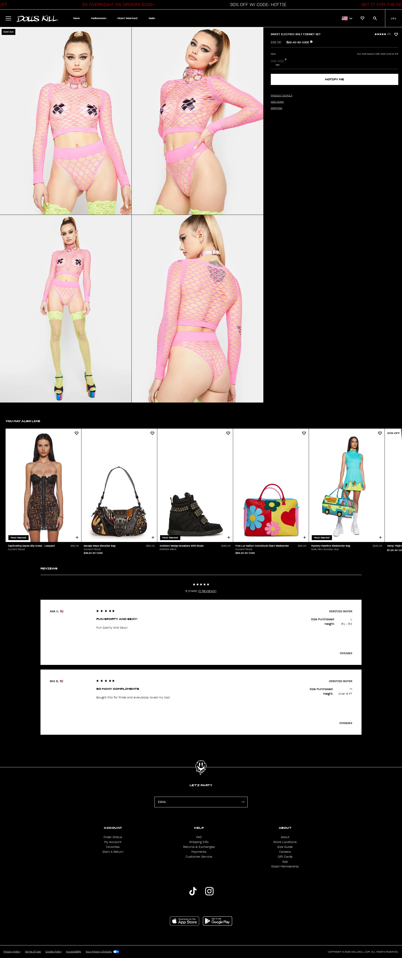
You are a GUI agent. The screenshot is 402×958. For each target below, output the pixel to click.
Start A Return (112, 851)
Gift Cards (285, 856)
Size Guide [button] (277, 102)
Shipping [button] (276, 108)
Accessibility (73, 952)
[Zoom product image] (65, 121)
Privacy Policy (11, 952)
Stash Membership (285, 866)
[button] (117, 4)
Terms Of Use (33, 952)
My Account (112, 842)
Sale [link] (152, 18)
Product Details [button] (281, 96)
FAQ (199, 837)
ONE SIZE (277, 61)
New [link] (76, 18)
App (285, 861)
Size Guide (285, 847)
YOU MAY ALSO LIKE (23, 421)
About (285, 837)
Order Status (113, 837)
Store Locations (285, 842)
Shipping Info (198, 842)
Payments (198, 851)
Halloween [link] (98, 18)
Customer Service (199, 856)
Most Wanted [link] (127, 18)
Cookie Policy (53, 952)
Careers (285, 851)
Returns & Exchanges (199, 847)
